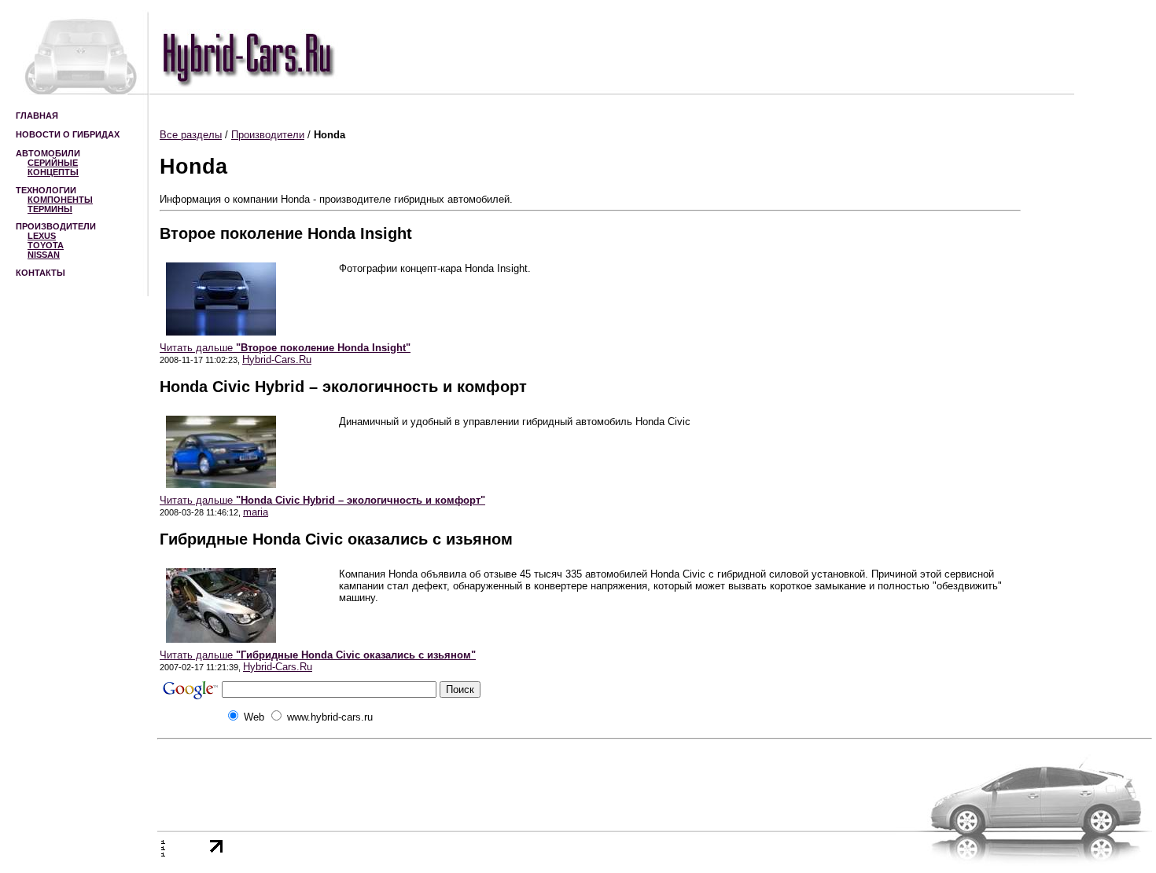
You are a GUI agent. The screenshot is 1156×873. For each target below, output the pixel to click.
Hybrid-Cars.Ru (276, 359)
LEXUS (42, 235)
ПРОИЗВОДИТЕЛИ (56, 226)
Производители (267, 135)
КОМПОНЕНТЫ (60, 199)
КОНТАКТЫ (40, 272)
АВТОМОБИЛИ (48, 153)
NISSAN (44, 254)
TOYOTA (46, 245)
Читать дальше (285, 348)
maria (255, 512)
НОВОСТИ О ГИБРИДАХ (68, 134)
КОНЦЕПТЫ (53, 172)
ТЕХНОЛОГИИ (46, 190)
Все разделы (191, 135)
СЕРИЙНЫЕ (53, 162)
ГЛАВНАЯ (37, 115)
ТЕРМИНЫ (50, 209)
